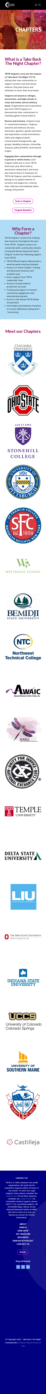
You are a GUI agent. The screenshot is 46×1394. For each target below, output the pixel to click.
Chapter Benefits (23, 210)
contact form (26, 1198)
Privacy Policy (25, 1342)
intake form (11, 1196)
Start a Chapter (23, 201)
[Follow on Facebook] (18, 1267)
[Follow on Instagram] (28, 1267)
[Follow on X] (23, 1267)
